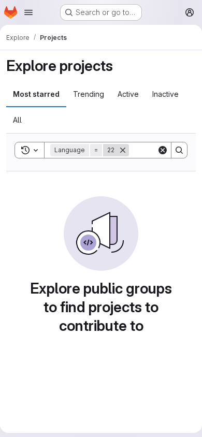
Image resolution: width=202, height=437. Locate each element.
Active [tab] (128, 94)
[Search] (179, 150)
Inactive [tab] (165, 94)
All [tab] (17, 119)
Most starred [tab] (36, 94)
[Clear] (162, 150)
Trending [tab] (88, 94)
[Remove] (123, 150)
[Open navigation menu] (28, 12)
